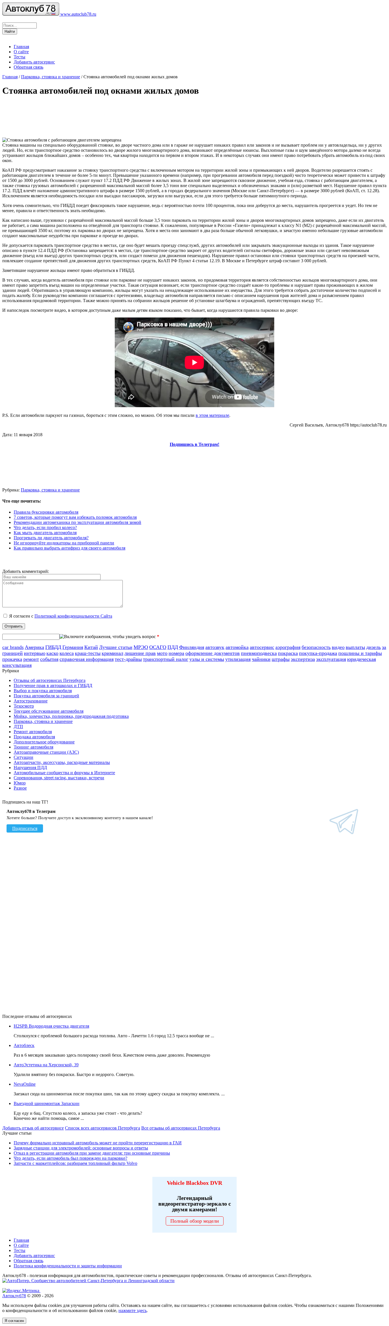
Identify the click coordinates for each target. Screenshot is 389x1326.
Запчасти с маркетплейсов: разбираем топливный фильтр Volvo (75, 1163)
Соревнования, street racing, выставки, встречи (59, 777)
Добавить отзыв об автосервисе (33, 1128)
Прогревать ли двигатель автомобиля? (51, 537)
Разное (20, 788)
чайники (261, 659)
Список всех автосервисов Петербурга (102, 1128)
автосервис (262, 647)
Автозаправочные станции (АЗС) (46, 752)
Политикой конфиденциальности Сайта (73, 616)
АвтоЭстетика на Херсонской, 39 (46, 1064)
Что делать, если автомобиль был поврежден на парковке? (70, 1158)
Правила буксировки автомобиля (46, 512)
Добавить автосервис (34, 62)
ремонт (31, 659)
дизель (373, 647)
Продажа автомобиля (34, 736)
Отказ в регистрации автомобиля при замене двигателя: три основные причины (92, 1153)
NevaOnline (25, 1084)
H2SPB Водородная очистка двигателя (51, 1026)
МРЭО (141, 647)
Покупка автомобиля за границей (46, 695)
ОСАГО (157, 647)
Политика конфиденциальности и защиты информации (68, 1265)
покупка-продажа (318, 653)
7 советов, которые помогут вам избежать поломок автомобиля (75, 517)
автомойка (237, 647)
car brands (13, 647)
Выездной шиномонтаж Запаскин (46, 1103)
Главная (21, 46)
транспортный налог (165, 659)
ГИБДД (53, 647)
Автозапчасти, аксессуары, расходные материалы (62, 762)
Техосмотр (24, 706)
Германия (72, 647)
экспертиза (303, 659)
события (49, 659)
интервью (34, 653)
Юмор (20, 782)
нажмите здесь (132, 1310)
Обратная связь (28, 67)
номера (176, 653)
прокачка (12, 659)
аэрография (287, 647)
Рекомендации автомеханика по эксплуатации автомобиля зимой (77, 522)
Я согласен (14, 1321)
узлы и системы (206, 659)
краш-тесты (88, 653)
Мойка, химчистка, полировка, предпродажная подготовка (71, 716)
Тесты (19, 56)
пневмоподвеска (259, 653)
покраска (288, 653)
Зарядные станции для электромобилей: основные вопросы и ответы (81, 1147)
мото (162, 653)
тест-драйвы (128, 659)
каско (52, 653)
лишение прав (140, 653)
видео (338, 647)
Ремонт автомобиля (33, 731)
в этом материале (212, 415)
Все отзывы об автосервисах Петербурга (180, 1128)
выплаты (355, 647)
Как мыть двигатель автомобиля (45, 532)
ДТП (18, 726)
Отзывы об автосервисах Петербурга (49, 680)
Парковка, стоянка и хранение (50, 76)
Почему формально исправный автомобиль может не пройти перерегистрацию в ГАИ (98, 1142)
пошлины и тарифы (360, 653)
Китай (91, 647)
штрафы (281, 659)
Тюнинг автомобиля (33, 747)
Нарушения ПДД (30, 767)
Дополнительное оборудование (44, 741)
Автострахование (31, 700)
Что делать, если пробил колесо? (45, 527)
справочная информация (87, 659)
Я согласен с (60, 616)
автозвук (214, 647)
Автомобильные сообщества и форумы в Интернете (64, 772)
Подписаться (24, 828)
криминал (112, 653)
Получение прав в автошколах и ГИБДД (53, 685)
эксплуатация (331, 659)
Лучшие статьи (115, 647)
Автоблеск (24, 1045)
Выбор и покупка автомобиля (43, 690)
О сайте (21, 51)
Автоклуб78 (14, 1295)
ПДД (172, 647)
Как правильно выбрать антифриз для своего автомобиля (69, 548)
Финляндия (191, 647)
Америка (34, 647)
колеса (67, 653)
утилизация (238, 659)
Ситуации (23, 757)
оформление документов (212, 653)
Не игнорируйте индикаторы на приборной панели (64, 542)
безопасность (316, 647)
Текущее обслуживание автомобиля (48, 711)
